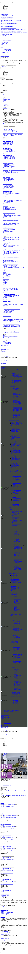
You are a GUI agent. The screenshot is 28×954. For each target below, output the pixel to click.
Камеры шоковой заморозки (9, 146)
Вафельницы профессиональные (10, 172)
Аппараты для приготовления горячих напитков (14, 170)
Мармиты (5, 297)
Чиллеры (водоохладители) (9, 157)
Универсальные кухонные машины (11, 257)
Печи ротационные (7, 184)
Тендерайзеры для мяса (8, 231)
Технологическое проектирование (10, 39)
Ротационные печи (7, 203)
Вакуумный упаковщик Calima (7, 839)
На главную (3, 906)
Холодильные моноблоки (8, 156)
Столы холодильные (7, 153)
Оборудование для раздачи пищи (8, 28)
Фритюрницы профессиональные (10, 167)
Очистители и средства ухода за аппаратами (13, 134)
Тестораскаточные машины (9, 207)
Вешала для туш (6, 273)
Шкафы (5, 283)
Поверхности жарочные (8, 186)
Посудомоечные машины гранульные (11, 322)
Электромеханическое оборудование (9, 23)
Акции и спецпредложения (7, 912)
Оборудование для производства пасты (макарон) (14, 249)
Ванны (4, 272)
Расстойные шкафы (7, 216)
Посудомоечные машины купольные (11, 324)
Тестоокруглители (7, 217)
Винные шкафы (6, 145)
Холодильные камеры (8, 142)
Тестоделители (6, 208)
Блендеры (5, 238)
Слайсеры (5, 230)
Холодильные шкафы (8, 141)
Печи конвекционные (8, 201)
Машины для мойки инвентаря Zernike (11, 321)
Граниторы (5, 290)
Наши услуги (3, 915)
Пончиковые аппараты (8, 187)
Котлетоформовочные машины (10, 224)
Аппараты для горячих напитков (10, 289)
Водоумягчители (7, 306)
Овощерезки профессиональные (10, 251)
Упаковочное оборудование (7, 34)
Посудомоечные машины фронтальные (12, 325)
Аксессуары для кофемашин (9, 266)
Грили (4, 173)
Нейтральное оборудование (7, 26)
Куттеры (5, 244)
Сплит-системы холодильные (9, 151)
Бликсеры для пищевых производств (11, 239)
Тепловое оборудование (6, 18)
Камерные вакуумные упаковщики (11, 332)
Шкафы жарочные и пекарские (10, 196)
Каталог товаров (4, 14)
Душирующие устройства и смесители (11, 309)
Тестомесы (5, 206)
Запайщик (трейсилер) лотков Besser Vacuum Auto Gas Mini (14, 795)
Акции (2, 45)
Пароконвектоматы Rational (9, 130)
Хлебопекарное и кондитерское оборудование (11, 20)
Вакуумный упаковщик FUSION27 (8, 817)
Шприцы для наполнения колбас (10, 233)
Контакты (3, 53)
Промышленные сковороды (9, 166)
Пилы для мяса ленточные (9, 229)
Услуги (2, 36)
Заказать (2, 803)
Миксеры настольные (8, 246)
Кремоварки (6, 214)
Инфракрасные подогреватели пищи (11, 295)
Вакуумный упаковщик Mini (7, 861)
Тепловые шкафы (7, 192)
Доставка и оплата (5, 52)
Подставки (5, 275)
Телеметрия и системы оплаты (10, 265)
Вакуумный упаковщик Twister (7, 806)
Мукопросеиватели (7, 211)
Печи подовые (6, 182)
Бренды (2, 44)
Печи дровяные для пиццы (9, 181)
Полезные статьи (7, 50)
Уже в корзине (8, 801)
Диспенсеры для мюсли (8, 291)
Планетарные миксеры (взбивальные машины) (13, 204)
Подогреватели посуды (8, 298)
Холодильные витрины (8, 139)
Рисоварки (5, 188)
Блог (2, 47)
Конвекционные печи (8, 174)
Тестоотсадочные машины (9, 213)
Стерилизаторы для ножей (9, 314)
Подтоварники (6, 276)
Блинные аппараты (7, 171)
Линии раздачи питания (8, 296)
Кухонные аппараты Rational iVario (11, 131)
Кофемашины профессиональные (10, 261)
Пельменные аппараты (8, 228)
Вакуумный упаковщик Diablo (7, 828)
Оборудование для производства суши (11, 250)
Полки (4, 277)
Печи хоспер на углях (8, 185)
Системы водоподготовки (9, 313)
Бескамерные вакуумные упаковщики (11, 331)
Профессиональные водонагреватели (11, 262)
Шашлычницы (6, 195)
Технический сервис (7, 40)
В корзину (3, 801)
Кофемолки (5, 243)
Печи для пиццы (7, 180)
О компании (3, 35)
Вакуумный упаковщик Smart (7, 850)
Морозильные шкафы (8, 143)
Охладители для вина (8, 150)
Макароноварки (6, 177)
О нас (2, 907)
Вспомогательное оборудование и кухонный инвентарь (13, 29)
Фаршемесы (5, 232)
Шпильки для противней (8, 284)
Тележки (5, 282)
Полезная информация (6, 914)
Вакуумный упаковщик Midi (7, 873)
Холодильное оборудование (7, 17)
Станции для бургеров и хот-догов (10, 189)
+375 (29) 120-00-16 (5, 54)
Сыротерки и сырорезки (8, 254)
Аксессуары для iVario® (8, 135)
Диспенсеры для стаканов (9, 294)
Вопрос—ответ (4, 43)
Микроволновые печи (8, 178)
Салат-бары (5, 299)
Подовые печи (6, 202)
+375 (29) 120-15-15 (5, 56)
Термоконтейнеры (7, 316)
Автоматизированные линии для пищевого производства (14, 32)
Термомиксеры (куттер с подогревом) (11, 193)
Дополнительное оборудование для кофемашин (13, 267)
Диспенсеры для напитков (9, 292)
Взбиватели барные (7, 240)
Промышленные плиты (8, 164)
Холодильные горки (7, 155)
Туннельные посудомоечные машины (11, 326)
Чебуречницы (6, 194)
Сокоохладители (6, 301)
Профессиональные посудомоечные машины (11, 31)
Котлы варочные (7, 175)
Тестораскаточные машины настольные (12, 256)
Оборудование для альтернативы (10, 264)
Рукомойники (6, 279)
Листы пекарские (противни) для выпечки (12, 215)
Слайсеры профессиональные (9, 253)
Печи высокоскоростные (8, 179)
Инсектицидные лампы (8, 310)
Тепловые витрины (7, 191)
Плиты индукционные (8, 163)
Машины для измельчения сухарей (11, 245)
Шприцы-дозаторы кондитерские (10, 220)
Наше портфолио (4, 42)
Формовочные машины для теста (10, 218)
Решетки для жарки (7, 312)
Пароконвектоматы (7, 165)
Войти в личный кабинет (6, 930)
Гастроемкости (6, 307)
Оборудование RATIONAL (7, 15)
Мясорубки (5, 226)
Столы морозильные (7, 152)
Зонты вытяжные (7, 274)
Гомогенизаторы (6, 242)
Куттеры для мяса (7, 225)
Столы (4, 281)
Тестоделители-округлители (9, 209)
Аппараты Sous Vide (7, 168)
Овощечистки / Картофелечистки (10, 252)
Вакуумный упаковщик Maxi (7, 884)
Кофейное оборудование (6, 24)
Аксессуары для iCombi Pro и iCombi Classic (13, 133)
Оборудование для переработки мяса (9, 21)
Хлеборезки (5, 210)
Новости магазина (5, 913)
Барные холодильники (8, 144)
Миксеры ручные (7, 247)
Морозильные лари (7, 149)
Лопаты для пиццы (7, 311)
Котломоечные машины (8, 320)
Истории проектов (7, 49)
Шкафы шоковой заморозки (9, 158)
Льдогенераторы (6, 148)
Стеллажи (5, 280)
